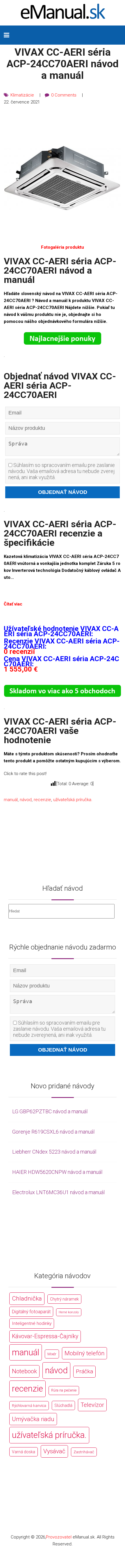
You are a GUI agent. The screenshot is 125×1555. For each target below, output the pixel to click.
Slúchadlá (63, 1405)
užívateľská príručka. (72, 799)
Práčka (84, 1371)
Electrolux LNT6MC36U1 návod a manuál (58, 1192)
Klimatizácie (22, 95)
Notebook (24, 1371)
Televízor (92, 1404)
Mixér (51, 1354)
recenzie (42, 799)
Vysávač (54, 1451)
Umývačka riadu (33, 1419)
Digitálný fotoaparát (31, 1311)
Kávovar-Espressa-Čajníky (45, 1336)
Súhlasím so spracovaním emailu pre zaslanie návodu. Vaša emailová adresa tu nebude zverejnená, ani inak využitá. (61, 471)
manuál (11, 799)
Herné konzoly (69, 1312)
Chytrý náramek (64, 1299)
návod (26, 799)
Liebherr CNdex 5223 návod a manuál (54, 1152)
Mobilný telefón (84, 1353)
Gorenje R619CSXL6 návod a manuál (53, 1132)
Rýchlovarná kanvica (29, 1405)
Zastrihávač (84, 1452)
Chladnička (27, 1298)
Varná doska (23, 1451)
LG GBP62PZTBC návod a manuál (50, 1111)
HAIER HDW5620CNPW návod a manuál (57, 1172)
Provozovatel (59, 1537)
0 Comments (63, 95)
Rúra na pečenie (63, 1390)
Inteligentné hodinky (31, 1323)
